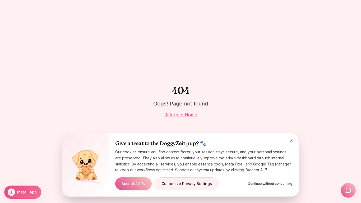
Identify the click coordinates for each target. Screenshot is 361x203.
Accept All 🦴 (133, 183)
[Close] (291, 140)
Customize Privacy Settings (186, 183)
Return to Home (180, 114)
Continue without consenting (270, 184)
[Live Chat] (348, 190)
